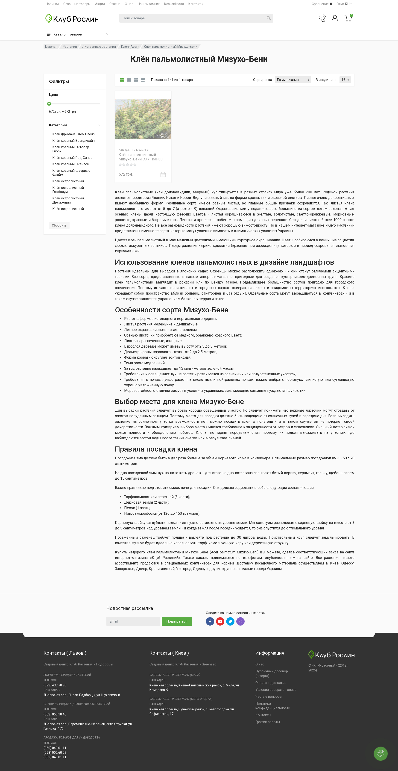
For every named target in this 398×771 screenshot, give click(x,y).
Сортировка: (263, 80)
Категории (58, 125)
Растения (70, 46)
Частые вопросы (268, 696)
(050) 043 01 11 (55, 748)
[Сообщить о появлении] (163, 174)
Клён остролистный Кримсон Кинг (68, 211)
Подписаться (176, 621)
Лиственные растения (99, 46)
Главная (51, 46)
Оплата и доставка (270, 683)
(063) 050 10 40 (55, 714)
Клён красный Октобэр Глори (70, 149)
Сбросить (59, 225)
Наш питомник (149, 4)
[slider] (49, 104)
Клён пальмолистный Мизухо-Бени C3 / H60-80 (141, 157)
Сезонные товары (77, 4)
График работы (267, 722)
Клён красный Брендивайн (73, 141)
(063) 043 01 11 (55, 757)
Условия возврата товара (275, 690)
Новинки (52, 4)
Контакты (195, 4)
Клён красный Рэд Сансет (73, 158)
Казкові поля (174, 4)
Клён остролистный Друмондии (68, 200)
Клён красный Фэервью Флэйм (71, 172)
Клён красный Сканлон (70, 164)
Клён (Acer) (130, 46)
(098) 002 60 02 (55, 752)
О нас (129, 4)
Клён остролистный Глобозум (68, 190)
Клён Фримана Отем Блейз (73, 134)
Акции (100, 4)
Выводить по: (326, 80)
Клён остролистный (68, 181)
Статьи (114, 4)
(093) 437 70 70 (55, 685)
